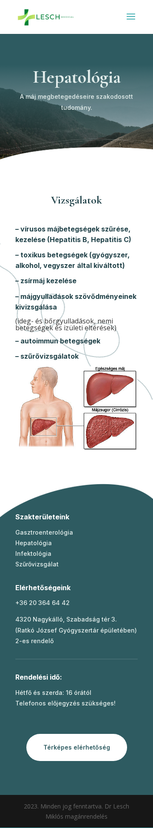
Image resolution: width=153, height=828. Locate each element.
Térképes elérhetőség (76, 747)
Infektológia (33, 553)
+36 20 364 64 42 (42, 602)
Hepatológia (33, 542)
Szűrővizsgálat (37, 564)
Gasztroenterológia (44, 532)
